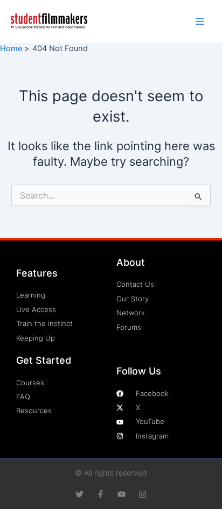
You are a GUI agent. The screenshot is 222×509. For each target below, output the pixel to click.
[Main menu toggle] (200, 21)
